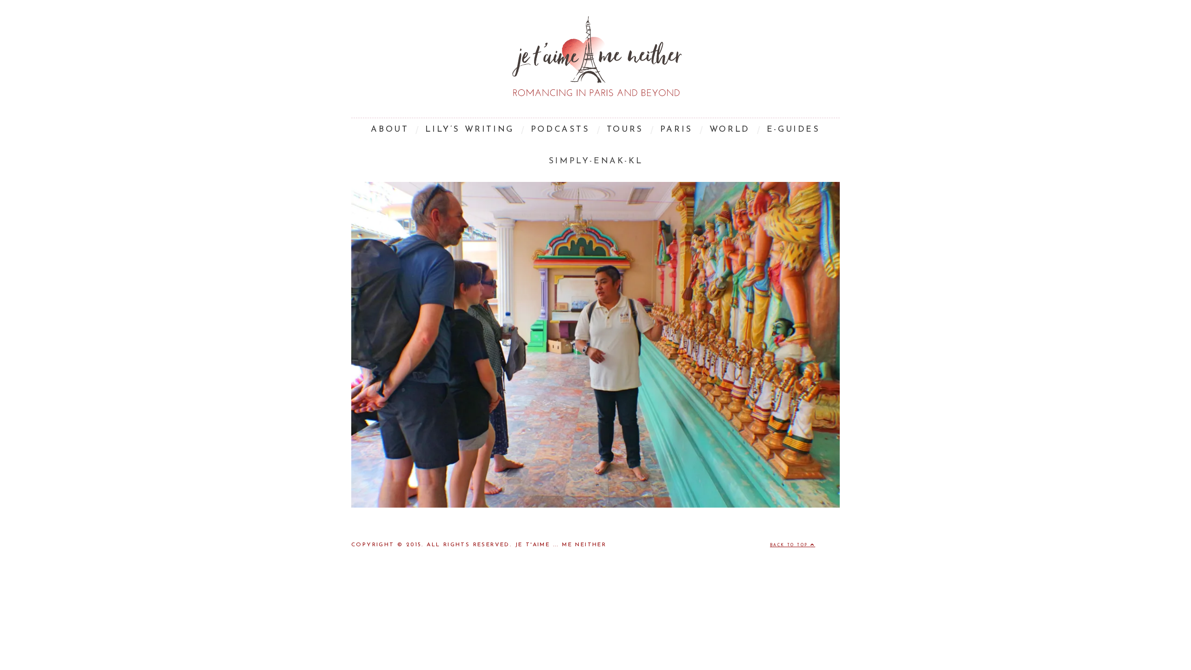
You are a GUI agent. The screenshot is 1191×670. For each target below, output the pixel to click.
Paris (676, 130)
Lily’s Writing (469, 130)
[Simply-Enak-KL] (595, 505)
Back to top (790, 545)
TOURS (625, 130)
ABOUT (389, 130)
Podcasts (560, 130)
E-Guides (793, 130)
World (729, 130)
